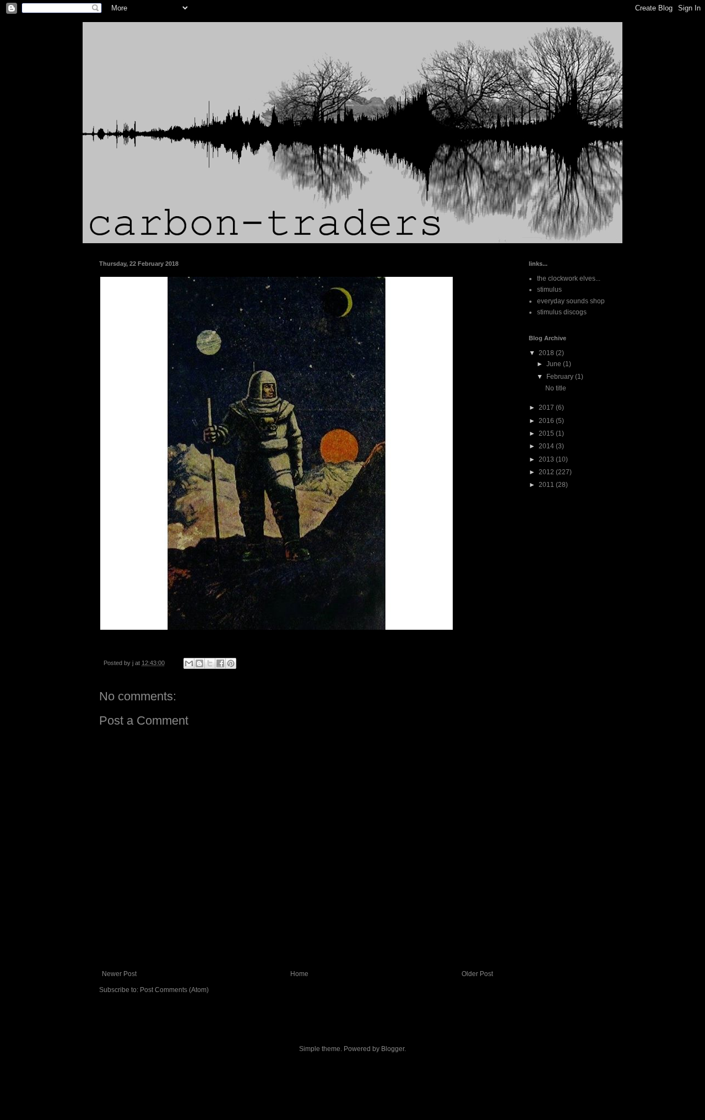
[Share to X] (209, 663)
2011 (547, 485)
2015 (547, 433)
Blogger (392, 1049)
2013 (547, 459)
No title (555, 388)
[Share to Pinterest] (230, 663)
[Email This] (188, 663)
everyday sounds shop (571, 301)
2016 (547, 421)
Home (299, 974)
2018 (547, 353)
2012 (547, 472)
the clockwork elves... (568, 278)
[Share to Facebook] (220, 663)
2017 (547, 407)
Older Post (477, 974)
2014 (547, 446)
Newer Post (119, 974)
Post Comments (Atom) (174, 990)
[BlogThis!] (199, 663)
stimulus (549, 289)
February (560, 377)
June (554, 364)
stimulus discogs (562, 312)
